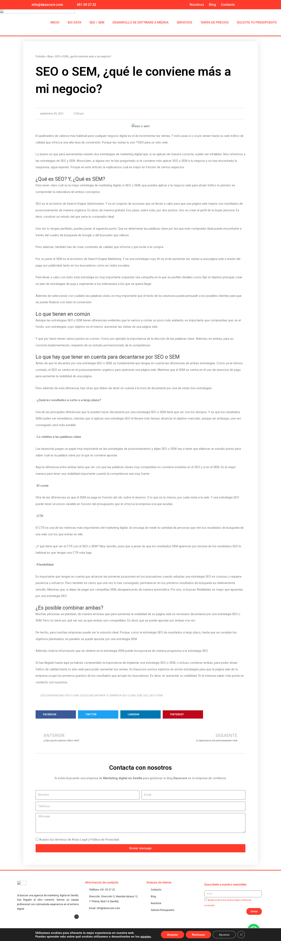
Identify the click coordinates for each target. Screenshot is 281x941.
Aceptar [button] (172, 934)
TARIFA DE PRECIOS (214, 22)
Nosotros (197, 5)
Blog (212, 5)
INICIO (54, 22)
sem (139, 695)
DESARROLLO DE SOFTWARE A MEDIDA (140, 22)
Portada (40, 56)
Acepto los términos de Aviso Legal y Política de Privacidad (79, 839)
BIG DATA (74, 22)
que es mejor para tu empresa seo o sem (108, 695)
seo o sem (156, 695)
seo (145, 695)
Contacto (228, 5)
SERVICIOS (184, 22)
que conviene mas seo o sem (59, 695)
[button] (56, 714)
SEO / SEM (96, 22)
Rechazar (198, 934)
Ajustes (224, 934)
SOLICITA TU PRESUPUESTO (257, 22)
